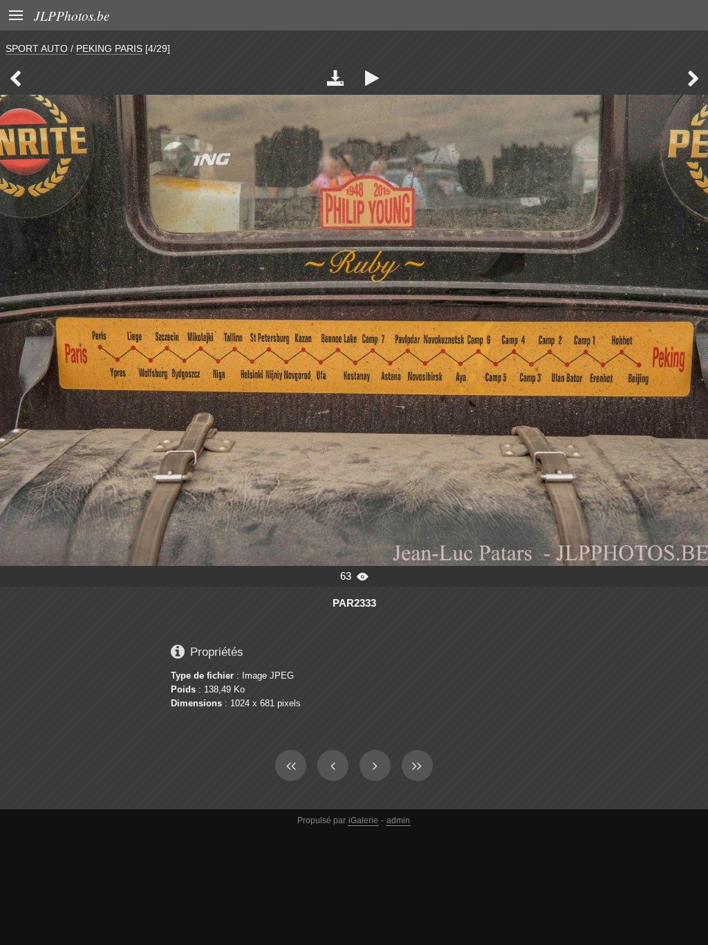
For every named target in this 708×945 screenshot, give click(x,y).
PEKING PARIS (109, 48)
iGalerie (363, 820)
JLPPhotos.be (72, 15)
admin (398, 820)
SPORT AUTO (37, 48)
